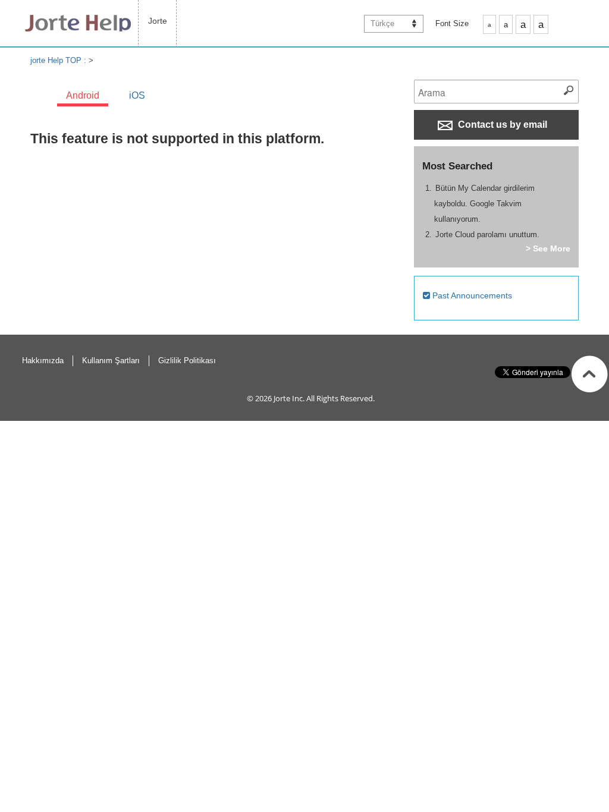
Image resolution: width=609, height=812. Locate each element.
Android (82, 95)
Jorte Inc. (289, 398)
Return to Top (590, 373)
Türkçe (382, 23)
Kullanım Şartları (111, 360)
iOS (137, 95)
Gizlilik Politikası (187, 360)
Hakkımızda (43, 360)
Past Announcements (471, 295)
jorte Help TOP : (59, 60)
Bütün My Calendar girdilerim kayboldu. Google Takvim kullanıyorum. (484, 204)
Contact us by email (501, 124)
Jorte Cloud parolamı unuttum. (487, 234)
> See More (548, 248)
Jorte (157, 21)
